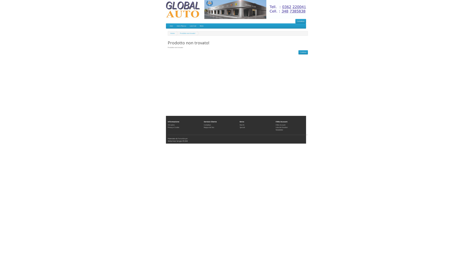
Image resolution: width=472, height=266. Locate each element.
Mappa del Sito (209, 127)
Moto (202, 26)
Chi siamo (171, 125)
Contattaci (300, 21)
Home (172, 33)
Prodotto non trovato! (187, 33)
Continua (303, 52)
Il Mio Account (280, 125)
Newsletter (279, 130)
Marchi (242, 125)
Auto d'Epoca (181, 26)
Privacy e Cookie (173, 127)
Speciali (242, 127)
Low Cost (193, 26)
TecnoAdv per (183, 139)
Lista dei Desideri (282, 127)
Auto (171, 26)
